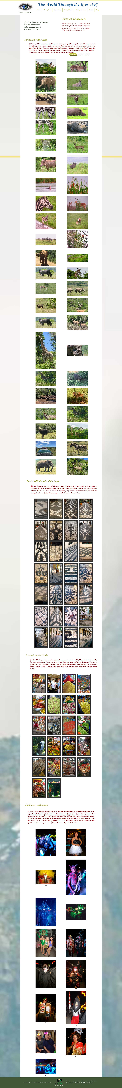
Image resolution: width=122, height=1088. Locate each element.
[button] (41, 509)
